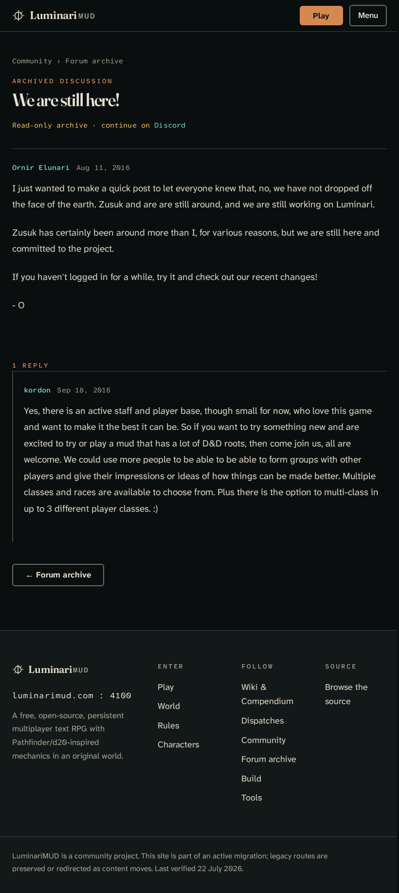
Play (321, 15)
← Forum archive (58, 574)
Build (251, 778)
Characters (178, 744)
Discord (169, 125)
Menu (368, 15)
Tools (251, 797)
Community (32, 61)
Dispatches (262, 720)
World (169, 706)
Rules (168, 725)
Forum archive (94, 61)
